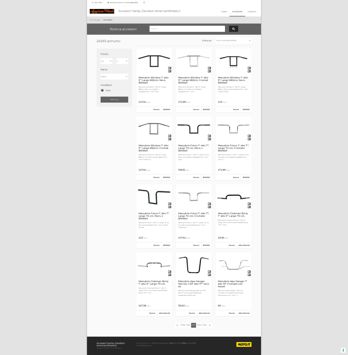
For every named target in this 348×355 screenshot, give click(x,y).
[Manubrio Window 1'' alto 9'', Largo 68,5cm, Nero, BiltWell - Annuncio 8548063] (233, 80)
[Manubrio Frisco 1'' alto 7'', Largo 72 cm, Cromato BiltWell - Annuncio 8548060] (233, 148)
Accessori (237, 12)
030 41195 (98, 2)
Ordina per (207, 40)
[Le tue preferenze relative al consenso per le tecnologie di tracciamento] (343, 350)
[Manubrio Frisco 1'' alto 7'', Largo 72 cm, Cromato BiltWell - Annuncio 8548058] (194, 216)
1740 (188, 325)
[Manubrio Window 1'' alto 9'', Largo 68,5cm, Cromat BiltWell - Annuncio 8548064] (194, 80)
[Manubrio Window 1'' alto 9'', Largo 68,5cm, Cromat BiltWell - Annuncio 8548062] (154, 148)
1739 (183, 325)
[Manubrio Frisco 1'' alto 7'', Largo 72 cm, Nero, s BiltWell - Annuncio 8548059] (154, 216)
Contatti (252, 12)
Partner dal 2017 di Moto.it (109, 348)
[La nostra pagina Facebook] (144, 2)
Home (224, 12)
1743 (204, 325)
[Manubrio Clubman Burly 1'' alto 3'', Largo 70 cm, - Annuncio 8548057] (233, 216)
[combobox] (233, 40)
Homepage (94, 20)
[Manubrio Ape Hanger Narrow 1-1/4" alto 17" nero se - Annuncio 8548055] (194, 284)
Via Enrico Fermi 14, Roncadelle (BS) (124, 2)
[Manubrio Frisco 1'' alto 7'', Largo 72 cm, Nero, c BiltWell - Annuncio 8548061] (194, 148)
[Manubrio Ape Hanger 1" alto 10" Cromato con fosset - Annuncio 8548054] (233, 284)
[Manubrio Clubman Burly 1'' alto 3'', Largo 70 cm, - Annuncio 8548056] (154, 284)
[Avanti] (209, 325)
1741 (193, 325)
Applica (114, 100)
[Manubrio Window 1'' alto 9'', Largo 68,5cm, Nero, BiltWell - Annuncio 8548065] (154, 80)
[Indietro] (177, 325)
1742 (199, 325)
